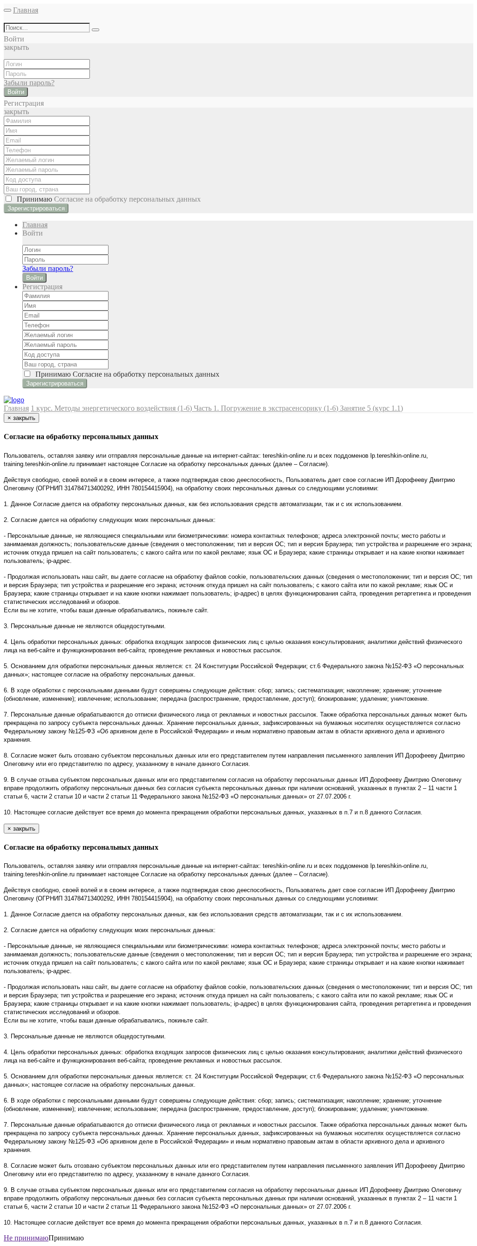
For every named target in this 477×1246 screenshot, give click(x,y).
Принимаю (107, 199)
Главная (25, 10)
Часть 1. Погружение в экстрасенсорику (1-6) (267, 408)
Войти (15, 91)
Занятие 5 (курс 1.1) (371, 408)
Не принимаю (26, 1238)
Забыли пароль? (29, 83)
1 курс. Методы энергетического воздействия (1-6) (112, 408)
